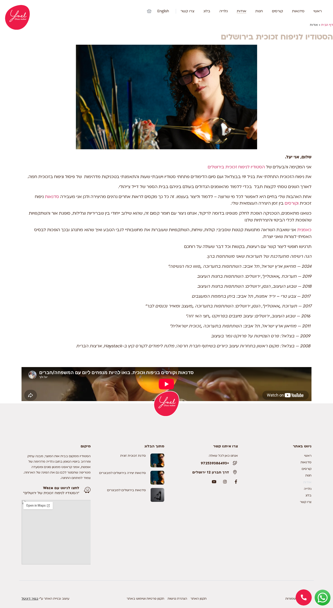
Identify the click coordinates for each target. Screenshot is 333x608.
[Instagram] (225, 482)
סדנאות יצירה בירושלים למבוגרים (122, 473)
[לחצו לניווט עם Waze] (87, 490)
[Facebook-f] (236, 482)
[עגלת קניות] (149, 11)
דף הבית (327, 25)
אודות (241, 11)
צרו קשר (187, 11)
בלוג (206, 11)
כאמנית (303, 230)
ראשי (318, 11)
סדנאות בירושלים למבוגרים (126, 490)
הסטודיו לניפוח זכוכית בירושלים (236, 167)
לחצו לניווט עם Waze (61, 487)
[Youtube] (214, 482)
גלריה (223, 11)
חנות (259, 11)
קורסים (277, 11)
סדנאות (298, 11)
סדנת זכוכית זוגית (133, 456)
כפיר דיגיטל (30, 598)
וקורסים (291, 203)
